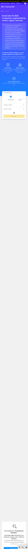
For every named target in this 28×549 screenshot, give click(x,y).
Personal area (5, 3)
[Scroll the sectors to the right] (24, 98)
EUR (18, 3)
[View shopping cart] (24, 3)
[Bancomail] (9, 7)
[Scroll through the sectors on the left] (4, 98)
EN (13, 3)
